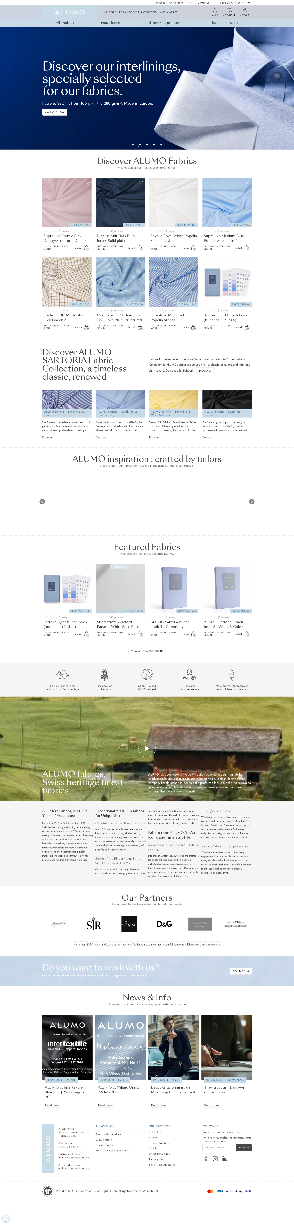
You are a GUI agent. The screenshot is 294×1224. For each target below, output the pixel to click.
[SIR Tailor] (58, 924)
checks (162, 872)
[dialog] (6, 1218)
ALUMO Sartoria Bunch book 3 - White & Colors (224, 625)
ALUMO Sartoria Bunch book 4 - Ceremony (170, 625)
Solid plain (155, 1132)
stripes (170, 872)
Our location (176, 2)
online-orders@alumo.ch (73, 1158)
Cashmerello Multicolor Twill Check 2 (63, 318)
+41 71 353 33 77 (223, 2)
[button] (4, 88)
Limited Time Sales (224, 23)
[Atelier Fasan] (94, 924)
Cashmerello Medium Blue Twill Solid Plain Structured (119, 318)
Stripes (153, 1137)
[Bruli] (164, 924)
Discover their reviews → (203, 944)
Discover (205, 370)
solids (195, 872)
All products (65, 23)
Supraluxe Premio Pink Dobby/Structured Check (65, 239)
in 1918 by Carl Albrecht (64, 823)
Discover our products (164, 23)
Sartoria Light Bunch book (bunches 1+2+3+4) (226, 318)
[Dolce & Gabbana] (129, 924)
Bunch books (111, 23)
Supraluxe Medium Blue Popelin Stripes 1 (170, 318)
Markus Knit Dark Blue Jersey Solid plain (116, 239)
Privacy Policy (104, 1145)
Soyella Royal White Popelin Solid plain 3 (173, 239)
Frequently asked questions (112, 1151)
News (190, 2)
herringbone (180, 872)
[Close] (286, 1143)
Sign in (48, 249)
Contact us (203, 2)
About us (160, 2)
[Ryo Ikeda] (235, 924)
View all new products (147, 651)
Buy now (47, 437)
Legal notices (104, 1140)
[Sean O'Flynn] (200, 924)
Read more (52, 1105)
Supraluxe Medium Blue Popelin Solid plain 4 (224, 239)
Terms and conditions (108, 1134)
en (239, 2)
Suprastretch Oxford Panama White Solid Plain (118, 625)
